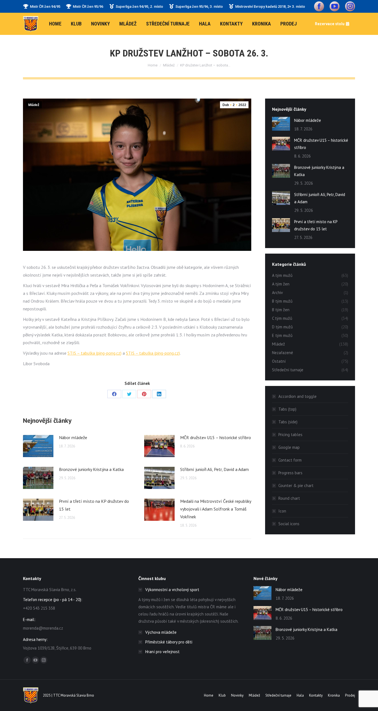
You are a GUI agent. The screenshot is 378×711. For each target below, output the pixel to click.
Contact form (290, 460)
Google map (289, 447)
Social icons (288, 523)
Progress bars (290, 472)
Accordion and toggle (297, 396)
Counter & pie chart (296, 485)
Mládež (33, 105)
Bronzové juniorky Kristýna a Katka (91, 469)
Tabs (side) (287, 421)
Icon (282, 511)
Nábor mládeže (73, 437)
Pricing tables (290, 434)
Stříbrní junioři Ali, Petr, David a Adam (214, 469)
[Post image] (38, 446)
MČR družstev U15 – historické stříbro (215, 437)
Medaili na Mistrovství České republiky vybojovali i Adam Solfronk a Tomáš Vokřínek (215, 508)
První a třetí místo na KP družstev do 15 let (94, 505)
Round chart (289, 498)
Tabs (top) (287, 409)
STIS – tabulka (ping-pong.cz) (94, 353)
